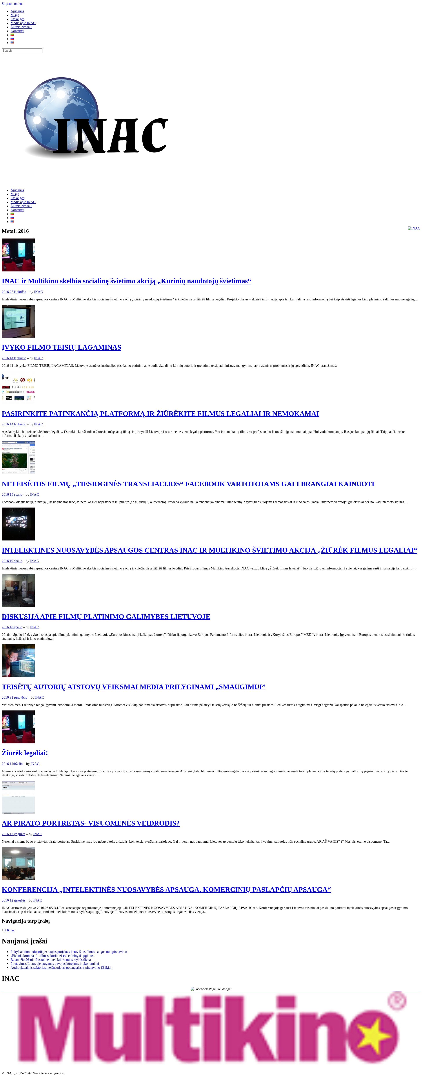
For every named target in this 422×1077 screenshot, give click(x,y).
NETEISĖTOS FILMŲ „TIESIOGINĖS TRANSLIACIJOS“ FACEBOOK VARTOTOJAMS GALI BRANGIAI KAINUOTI (188, 484)
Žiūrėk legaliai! (21, 27)
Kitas (10, 930)
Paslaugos (17, 19)
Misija (15, 15)
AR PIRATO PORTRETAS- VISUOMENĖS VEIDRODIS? (91, 823)
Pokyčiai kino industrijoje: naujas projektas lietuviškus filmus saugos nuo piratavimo (69, 952)
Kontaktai (17, 31)
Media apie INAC (23, 23)
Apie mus (17, 11)
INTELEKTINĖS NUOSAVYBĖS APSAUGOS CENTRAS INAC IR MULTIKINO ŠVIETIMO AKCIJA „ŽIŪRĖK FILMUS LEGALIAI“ (209, 550)
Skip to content (12, 3)
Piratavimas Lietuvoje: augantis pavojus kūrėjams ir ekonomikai (55, 963)
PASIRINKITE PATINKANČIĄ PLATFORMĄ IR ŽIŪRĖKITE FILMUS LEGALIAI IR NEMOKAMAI (160, 413)
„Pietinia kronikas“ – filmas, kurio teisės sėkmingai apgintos (52, 956)
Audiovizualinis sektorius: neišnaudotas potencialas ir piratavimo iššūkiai (61, 967)
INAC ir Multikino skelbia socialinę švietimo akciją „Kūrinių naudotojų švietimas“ (126, 281)
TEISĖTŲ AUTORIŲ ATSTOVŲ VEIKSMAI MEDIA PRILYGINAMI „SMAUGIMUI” (134, 687)
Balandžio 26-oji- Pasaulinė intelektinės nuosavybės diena (51, 959)
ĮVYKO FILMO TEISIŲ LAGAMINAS (61, 347)
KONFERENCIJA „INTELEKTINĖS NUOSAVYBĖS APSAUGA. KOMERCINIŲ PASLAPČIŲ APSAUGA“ (166, 889)
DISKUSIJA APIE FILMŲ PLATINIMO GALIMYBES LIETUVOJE (106, 616)
